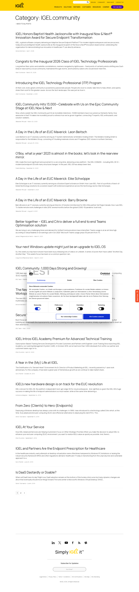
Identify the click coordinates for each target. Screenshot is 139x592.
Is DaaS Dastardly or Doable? (36, 472)
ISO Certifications (77, 577)
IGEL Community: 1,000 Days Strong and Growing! (51, 268)
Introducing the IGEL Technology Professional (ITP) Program (58, 83)
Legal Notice (43, 577)
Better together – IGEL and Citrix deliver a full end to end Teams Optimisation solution (61, 223)
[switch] (59, 308)
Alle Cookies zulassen (96, 316)
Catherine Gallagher (21, 395)
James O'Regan (20, 236)
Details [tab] (69, 280)
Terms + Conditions (64, 577)
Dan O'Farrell (19, 374)
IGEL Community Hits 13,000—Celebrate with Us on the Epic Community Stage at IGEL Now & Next (67, 106)
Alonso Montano (20, 51)
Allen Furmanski (20, 72)
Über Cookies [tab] (97, 280)
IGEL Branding (95, 577)
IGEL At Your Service (30, 427)
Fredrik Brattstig (20, 168)
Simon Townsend (21, 417)
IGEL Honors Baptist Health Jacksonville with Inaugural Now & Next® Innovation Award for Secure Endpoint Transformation (64, 36)
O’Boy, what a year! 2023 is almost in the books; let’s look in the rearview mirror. (67, 155)
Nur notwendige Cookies (69, 316)
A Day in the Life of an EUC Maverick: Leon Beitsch (51, 132)
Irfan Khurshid (20, 352)
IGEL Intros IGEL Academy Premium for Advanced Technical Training (64, 339)
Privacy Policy (52, 577)
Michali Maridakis (21, 304)
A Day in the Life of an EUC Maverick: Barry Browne (51, 200)
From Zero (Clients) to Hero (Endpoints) (44, 405)
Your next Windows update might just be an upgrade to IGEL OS (61, 247)
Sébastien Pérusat (21, 121)
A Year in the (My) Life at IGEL (37, 362)
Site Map (86, 577)
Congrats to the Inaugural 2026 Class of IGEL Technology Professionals (66, 61)
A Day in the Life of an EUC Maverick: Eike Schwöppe (53, 178)
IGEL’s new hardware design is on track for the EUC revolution (59, 384)
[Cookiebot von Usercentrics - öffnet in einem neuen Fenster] (101, 274)
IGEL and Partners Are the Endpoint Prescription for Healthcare (60, 448)
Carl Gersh (30, 236)
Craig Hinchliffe (20, 258)
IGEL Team (19, 279)
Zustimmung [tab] (41, 280)
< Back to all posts (23, 24)
